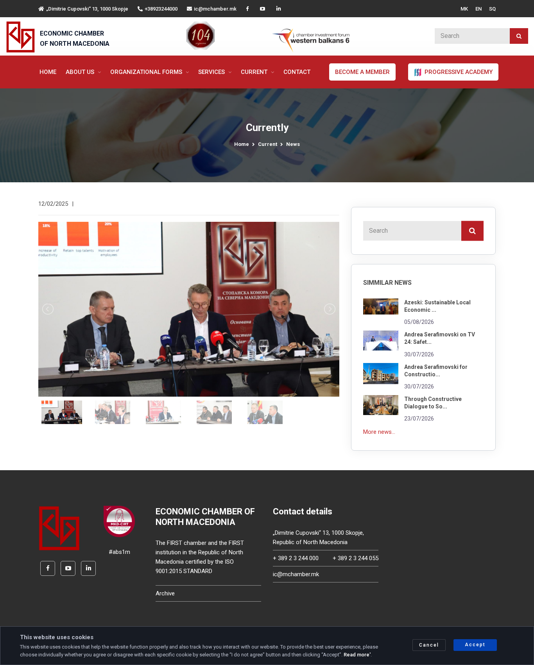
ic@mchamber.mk (215, 9)
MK (464, 9)
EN (478, 9)
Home (47, 71)
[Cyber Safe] (119, 521)
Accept (475, 644)
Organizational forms (147, 71)
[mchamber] (22, 37)
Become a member (362, 71)
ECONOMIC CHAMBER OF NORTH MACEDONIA (74, 38)
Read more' (357, 655)
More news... (379, 431)
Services (212, 71)
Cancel (429, 645)
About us (81, 71)
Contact (296, 71)
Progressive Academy (458, 71)
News (293, 144)
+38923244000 (161, 9)
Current (255, 71)
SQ (492, 9)
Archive (165, 593)
